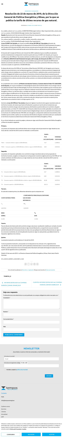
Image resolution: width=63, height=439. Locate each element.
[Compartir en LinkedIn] (34, 264)
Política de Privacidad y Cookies (18, 429)
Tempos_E (39, 25)
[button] (2, 4)
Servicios (3, 409)
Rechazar (31, 434)
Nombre (5, 311)
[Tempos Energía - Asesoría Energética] (31, 4)
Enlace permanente (50, 270)
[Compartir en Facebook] (28, 264)
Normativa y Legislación (31, 11)
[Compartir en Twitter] (31, 264)
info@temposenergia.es (7, 400)
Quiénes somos (5, 406)
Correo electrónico (8, 319)
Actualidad (4, 414)
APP (2, 417)
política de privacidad (22, 369)
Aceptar (51, 434)
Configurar (10, 434)
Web (4, 326)
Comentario (6, 297)
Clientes (3, 411)
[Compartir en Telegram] (37, 264)
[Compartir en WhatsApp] (25, 264)
